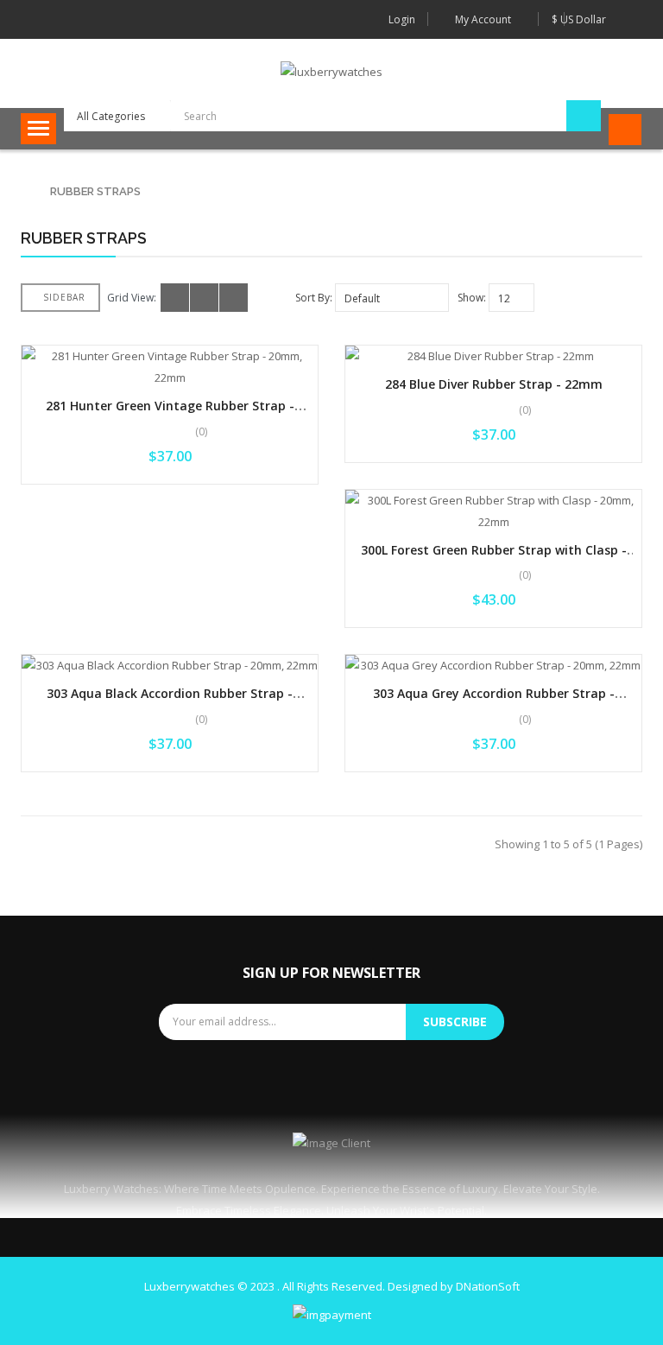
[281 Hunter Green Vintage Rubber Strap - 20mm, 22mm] (170, 367)
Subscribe (455, 1021)
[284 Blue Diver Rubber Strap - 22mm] (493, 356)
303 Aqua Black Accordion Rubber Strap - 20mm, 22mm (170, 701)
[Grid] (175, 297)
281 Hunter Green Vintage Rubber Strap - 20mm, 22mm (170, 413)
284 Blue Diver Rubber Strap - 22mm (494, 384)
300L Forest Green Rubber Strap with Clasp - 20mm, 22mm (494, 558)
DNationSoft (488, 1286)
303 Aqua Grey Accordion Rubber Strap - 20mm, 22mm (494, 701)
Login (401, 19)
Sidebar (64, 297)
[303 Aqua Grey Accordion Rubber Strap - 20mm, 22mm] (493, 665)
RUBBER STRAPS (95, 191)
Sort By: (313, 297)
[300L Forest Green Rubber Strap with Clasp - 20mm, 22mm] (493, 511)
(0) (201, 431)
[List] (204, 297)
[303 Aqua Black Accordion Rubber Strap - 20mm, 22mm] (170, 665)
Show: (472, 297)
